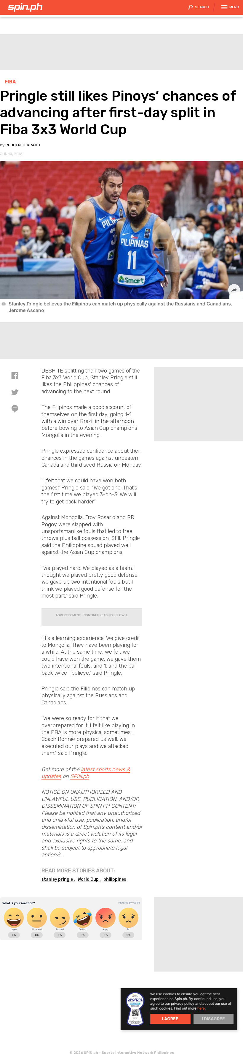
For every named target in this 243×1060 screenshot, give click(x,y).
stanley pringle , (58, 879)
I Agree (170, 1018)
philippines (114, 879)
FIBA (10, 82)
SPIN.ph (79, 776)
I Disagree (213, 1018)
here (201, 1008)
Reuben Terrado (22, 145)
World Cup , (89, 879)
